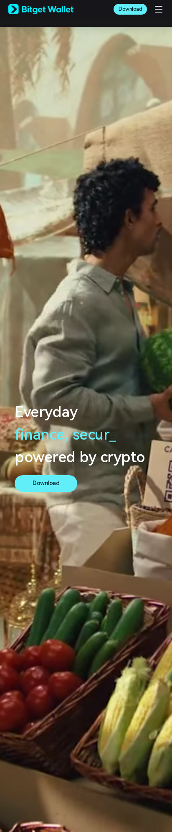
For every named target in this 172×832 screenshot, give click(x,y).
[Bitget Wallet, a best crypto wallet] (40, 9)
